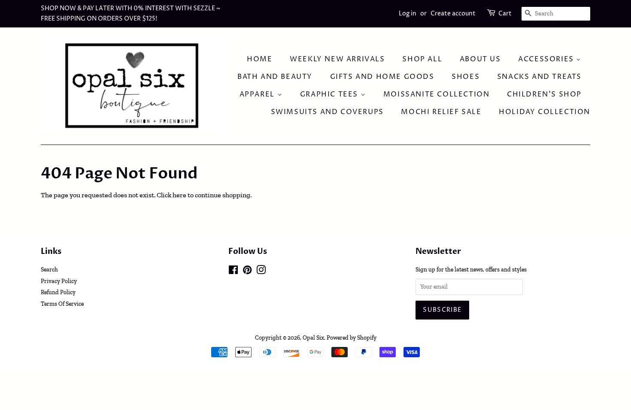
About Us (480, 59)
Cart (505, 13)
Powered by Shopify (351, 337)
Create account (453, 13)
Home (259, 59)
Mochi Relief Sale (441, 112)
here (179, 195)
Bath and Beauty (274, 76)
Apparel (258, 94)
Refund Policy (58, 292)
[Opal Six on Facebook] (233, 271)
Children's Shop (544, 94)
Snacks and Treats (539, 76)
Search (49, 269)
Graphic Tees (330, 94)
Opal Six (313, 337)
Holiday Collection (544, 112)
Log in (407, 13)
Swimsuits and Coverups (327, 112)
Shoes (465, 76)
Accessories (547, 59)
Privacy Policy (59, 280)
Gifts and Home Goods (382, 76)
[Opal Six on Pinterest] (247, 271)
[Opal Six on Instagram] (261, 271)
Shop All (422, 59)
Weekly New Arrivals (337, 59)
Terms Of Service (62, 303)
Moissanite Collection (436, 94)
